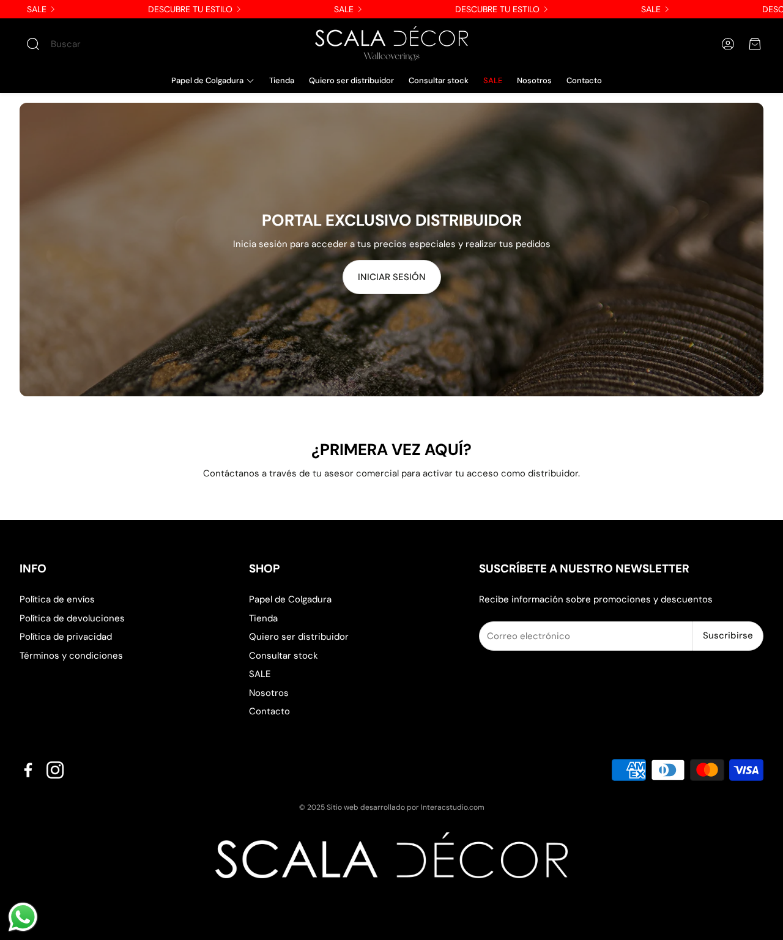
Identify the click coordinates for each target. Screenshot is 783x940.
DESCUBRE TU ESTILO (190, 9)
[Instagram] (55, 770)
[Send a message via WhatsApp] (23, 917)
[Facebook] (28, 770)
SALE (36, 9)
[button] (95, 44)
